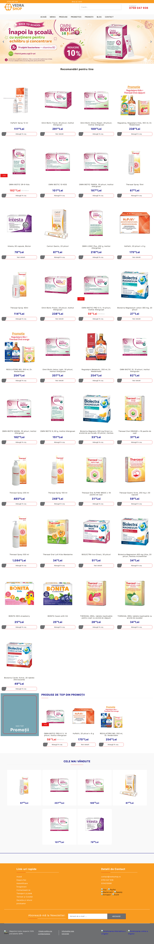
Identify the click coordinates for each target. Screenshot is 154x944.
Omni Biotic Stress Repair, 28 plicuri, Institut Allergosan (96, 124)
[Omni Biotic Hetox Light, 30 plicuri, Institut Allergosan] (58, 347)
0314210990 (106, 883)
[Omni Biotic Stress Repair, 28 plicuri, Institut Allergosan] (96, 100)
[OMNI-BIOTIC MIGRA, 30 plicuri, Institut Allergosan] (19, 408)
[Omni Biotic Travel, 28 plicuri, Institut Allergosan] (58, 100)
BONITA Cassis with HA (58, 616)
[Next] (150, 41)
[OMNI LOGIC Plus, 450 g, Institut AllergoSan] (96, 223)
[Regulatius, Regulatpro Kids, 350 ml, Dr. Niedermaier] (135, 100)
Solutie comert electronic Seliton (86, 931)
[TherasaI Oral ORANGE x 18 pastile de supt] (135, 408)
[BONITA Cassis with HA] (58, 593)
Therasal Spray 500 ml (19, 554)
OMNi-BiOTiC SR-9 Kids (19, 184)
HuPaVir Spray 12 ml (19, 123)
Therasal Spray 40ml (19, 308)
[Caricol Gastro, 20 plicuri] (58, 223)
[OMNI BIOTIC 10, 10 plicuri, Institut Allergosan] (135, 347)
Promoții (89, 17)
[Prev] (3, 41)
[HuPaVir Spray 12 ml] (19, 100)
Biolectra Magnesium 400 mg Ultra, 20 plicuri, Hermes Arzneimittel (134, 555)
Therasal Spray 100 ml (57, 493)
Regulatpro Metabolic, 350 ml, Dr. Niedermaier (96, 370)
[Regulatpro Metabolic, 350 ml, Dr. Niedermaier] (96, 347)
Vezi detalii (59, 134)
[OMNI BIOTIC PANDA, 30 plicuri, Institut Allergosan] (96, 162)
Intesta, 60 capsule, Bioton (19, 246)
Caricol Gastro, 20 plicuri (58, 246)
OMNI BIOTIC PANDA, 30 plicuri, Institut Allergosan (96, 185)
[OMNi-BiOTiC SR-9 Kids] (19, 162)
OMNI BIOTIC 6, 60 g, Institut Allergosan (57, 431)
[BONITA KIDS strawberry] (19, 593)
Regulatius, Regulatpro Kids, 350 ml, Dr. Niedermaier (135, 124)
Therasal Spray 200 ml (19, 493)
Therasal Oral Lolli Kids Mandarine (57, 554)
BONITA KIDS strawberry (19, 616)
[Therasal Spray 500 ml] (19, 532)
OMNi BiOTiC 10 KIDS (58, 184)
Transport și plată (24, 893)
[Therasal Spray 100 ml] (58, 470)
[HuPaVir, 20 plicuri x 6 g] (135, 223)
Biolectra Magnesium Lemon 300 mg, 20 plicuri (134, 309)
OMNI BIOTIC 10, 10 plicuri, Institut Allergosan (135, 370)
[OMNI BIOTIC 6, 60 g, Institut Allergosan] (58, 408)
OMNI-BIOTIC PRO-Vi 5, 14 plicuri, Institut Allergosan (96, 309)
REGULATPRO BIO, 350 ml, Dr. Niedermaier (19, 370)
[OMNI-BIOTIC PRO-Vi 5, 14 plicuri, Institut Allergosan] (96, 285)
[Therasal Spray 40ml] (19, 285)
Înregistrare (22, 887)
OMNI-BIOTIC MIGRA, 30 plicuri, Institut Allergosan (19, 432)
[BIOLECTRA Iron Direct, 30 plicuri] (96, 532)
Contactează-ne (23, 890)
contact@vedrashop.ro (111, 877)
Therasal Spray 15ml (135, 184)
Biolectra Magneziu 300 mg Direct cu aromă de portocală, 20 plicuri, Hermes (96, 432)
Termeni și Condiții (25, 897)
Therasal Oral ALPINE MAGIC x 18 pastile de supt (96, 494)
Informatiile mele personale (68, 932)
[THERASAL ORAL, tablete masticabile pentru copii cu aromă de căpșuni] (96, 593)
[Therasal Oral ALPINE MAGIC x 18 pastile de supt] (96, 470)
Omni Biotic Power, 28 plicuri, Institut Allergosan (58, 309)
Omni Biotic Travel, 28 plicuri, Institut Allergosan (58, 124)
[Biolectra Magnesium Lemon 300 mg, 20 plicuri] (135, 285)
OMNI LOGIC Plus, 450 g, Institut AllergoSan (96, 247)
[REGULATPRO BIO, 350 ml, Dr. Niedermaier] (19, 347)
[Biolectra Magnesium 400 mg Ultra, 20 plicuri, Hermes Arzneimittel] (135, 532)
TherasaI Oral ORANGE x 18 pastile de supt (134, 432)
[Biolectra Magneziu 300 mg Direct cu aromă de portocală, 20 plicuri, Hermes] (96, 408)
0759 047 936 (12, 1)
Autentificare (22, 883)
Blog (99, 17)
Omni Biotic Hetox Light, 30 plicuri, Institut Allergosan (58, 370)
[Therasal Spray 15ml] (135, 162)
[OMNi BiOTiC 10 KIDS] (58, 162)
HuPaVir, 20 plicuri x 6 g (134, 246)
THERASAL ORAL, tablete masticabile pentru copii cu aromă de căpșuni (96, 617)
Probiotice (76, 17)
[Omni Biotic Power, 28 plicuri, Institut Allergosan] (58, 285)
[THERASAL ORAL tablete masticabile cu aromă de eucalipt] (135, 593)
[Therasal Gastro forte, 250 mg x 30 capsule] (135, 470)
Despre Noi (21, 880)
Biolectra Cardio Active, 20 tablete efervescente (19, 679)
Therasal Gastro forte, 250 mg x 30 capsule (134, 494)
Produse (63, 17)
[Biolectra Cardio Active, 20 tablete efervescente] (19, 655)
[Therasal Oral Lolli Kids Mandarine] (58, 532)
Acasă (43, 17)
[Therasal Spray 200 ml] (19, 470)
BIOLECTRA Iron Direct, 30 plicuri (96, 554)
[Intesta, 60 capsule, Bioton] (19, 223)
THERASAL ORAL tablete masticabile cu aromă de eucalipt (135, 617)
